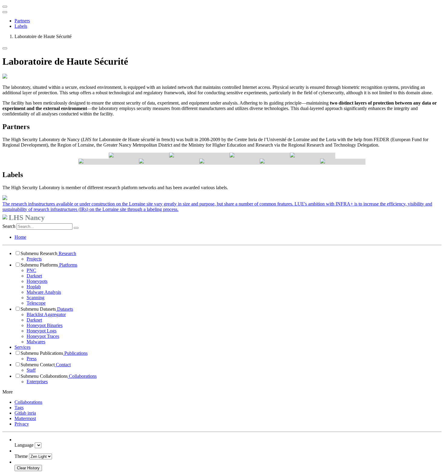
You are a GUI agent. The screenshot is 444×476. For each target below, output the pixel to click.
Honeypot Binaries (45, 325)
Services (22, 347)
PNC (31, 270)
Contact (63, 364)
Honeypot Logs (41, 330)
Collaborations (82, 376)
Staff (31, 370)
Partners (22, 20)
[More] (4, 48)
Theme (21, 456)
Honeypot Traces (43, 336)
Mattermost (25, 418)
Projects (34, 258)
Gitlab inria (25, 413)
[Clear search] (76, 228)
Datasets (64, 309)
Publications (75, 353)
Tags (19, 407)
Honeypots (37, 281)
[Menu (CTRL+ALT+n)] (4, 7)
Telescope (36, 303)
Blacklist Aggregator (46, 314)
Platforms (67, 264)
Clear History (28, 468)
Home (20, 237)
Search (8, 226)
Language (24, 445)
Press (32, 358)
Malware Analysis (44, 292)
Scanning (35, 297)
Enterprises (37, 381)
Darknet (34, 275)
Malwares (36, 341)
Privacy (21, 423)
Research (66, 253)
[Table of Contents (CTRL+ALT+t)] (4, 12)
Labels (20, 26)
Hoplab (34, 286)
